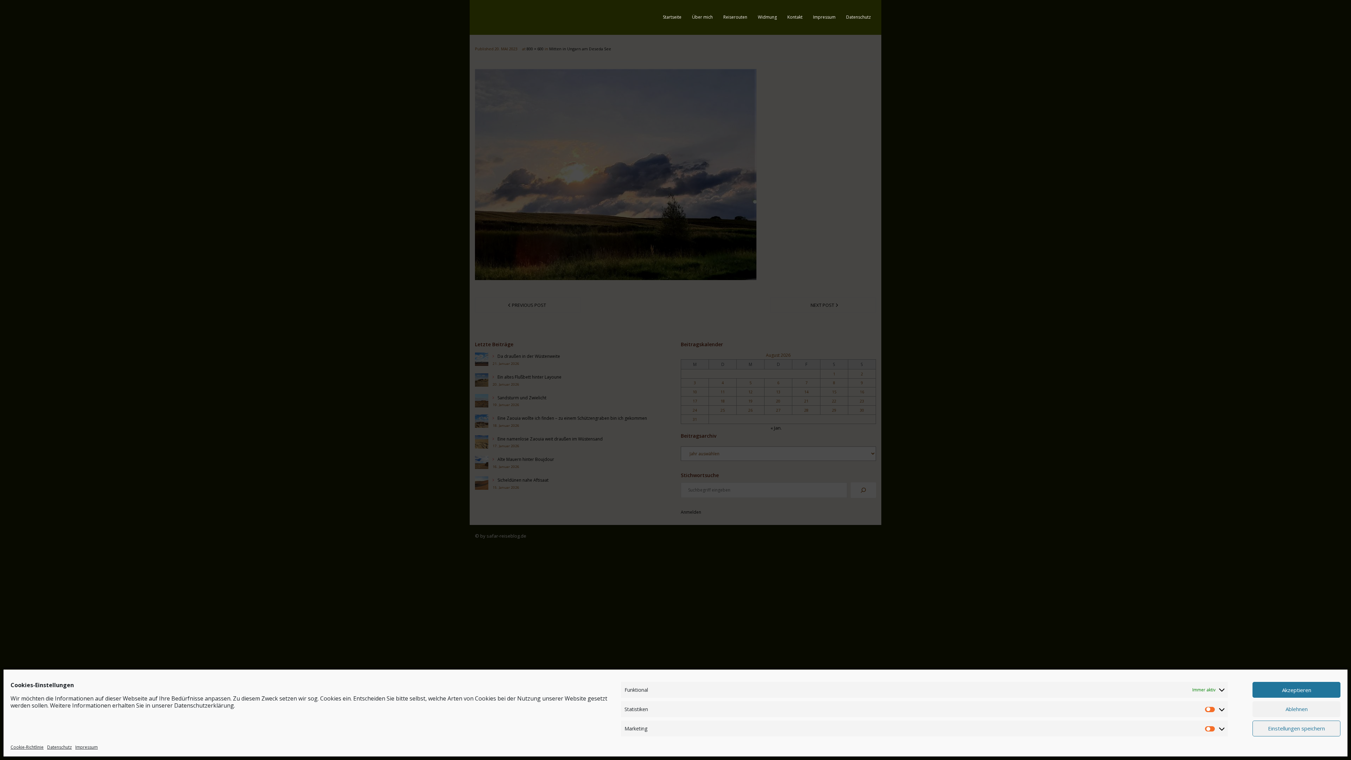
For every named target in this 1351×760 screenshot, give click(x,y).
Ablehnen (1297, 708)
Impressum (86, 747)
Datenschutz (59, 747)
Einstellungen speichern (1296, 728)
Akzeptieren (1296, 689)
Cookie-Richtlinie (27, 747)
